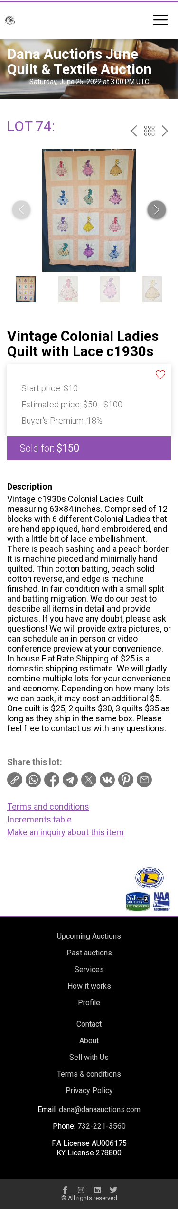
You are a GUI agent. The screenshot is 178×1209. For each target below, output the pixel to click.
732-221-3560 (101, 1126)
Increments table (39, 819)
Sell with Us (89, 1057)
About (89, 1040)
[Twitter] (113, 1190)
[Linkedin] (97, 1190)
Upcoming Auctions (89, 936)
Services (89, 969)
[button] (156, 209)
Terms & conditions (89, 1073)
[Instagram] (81, 1190)
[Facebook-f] (65, 1190)
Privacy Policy (89, 1090)
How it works (89, 986)
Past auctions (89, 952)
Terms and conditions (48, 807)
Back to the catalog (149, 131)
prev (134, 131)
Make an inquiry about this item (65, 832)
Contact (89, 1024)
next (165, 131)
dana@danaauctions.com (100, 1109)
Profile (89, 1002)
